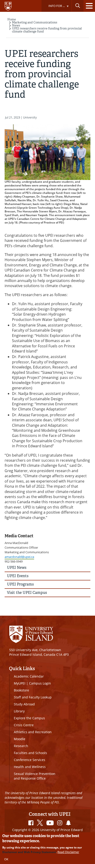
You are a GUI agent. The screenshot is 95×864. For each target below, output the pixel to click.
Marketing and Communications (34, 22)
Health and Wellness (30, 767)
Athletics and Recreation (33, 732)
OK (6, 859)
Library (19, 711)
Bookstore (21, 690)
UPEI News (16, 567)
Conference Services (29, 760)
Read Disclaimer (68, 852)
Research (21, 746)
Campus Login (40, 683)
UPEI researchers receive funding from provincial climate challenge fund (47, 29)
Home (11, 19)
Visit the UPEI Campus (27, 592)
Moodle (19, 739)
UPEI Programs (20, 584)
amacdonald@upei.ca (19, 557)
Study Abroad (24, 704)
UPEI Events (17, 575)
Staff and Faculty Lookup (33, 697)
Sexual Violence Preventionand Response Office (34, 776)
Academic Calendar (29, 676)
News (16, 25)
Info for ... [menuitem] (53, 8)
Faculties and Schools (30, 753)
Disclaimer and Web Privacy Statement (29, 852)
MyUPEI (19, 683)
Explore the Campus (29, 718)
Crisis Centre (24, 725)
